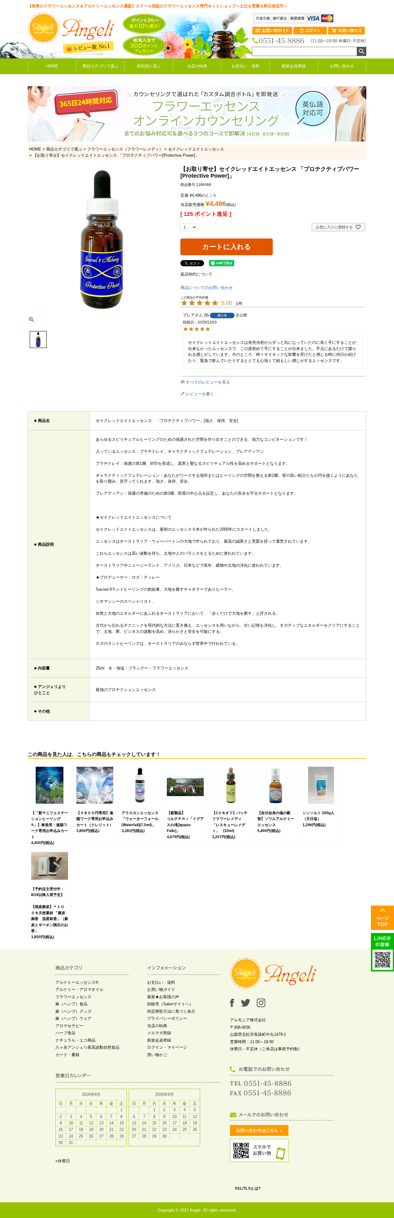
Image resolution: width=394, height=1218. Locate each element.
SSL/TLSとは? (248, 1188)
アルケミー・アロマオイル (79, 989)
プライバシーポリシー (167, 1018)
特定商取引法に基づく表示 (171, 1011)
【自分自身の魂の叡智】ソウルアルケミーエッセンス (275, 819)
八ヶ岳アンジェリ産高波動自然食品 (87, 1047)
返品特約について (196, 274)
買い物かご (157, 1054)
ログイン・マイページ (167, 1047)
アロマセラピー (69, 1025)
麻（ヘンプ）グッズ (73, 1011)
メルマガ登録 (159, 1033)
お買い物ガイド (161, 989)
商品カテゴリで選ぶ (100, 66)
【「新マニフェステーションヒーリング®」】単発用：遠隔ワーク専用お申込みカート (49, 825)
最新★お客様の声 (163, 997)
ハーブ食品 (65, 1033)
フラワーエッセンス (73, 997)
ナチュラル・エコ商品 (75, 1040)
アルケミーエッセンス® (76, 982)
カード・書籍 (67, 1054)
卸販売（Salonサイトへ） (170, 1004)
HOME (52, 66)
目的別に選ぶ (149, 66)
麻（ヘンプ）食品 (71, 1004)
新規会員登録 (294, 66)
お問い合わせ (342, 66)
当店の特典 (197, 66)
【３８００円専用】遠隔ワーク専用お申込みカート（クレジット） (94, 819)
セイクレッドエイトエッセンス (196, 149)
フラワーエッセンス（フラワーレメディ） (125, 149)
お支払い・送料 (245, 66)
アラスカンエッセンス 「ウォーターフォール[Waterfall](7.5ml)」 (142, 819)
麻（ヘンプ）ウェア (73, 1018)
